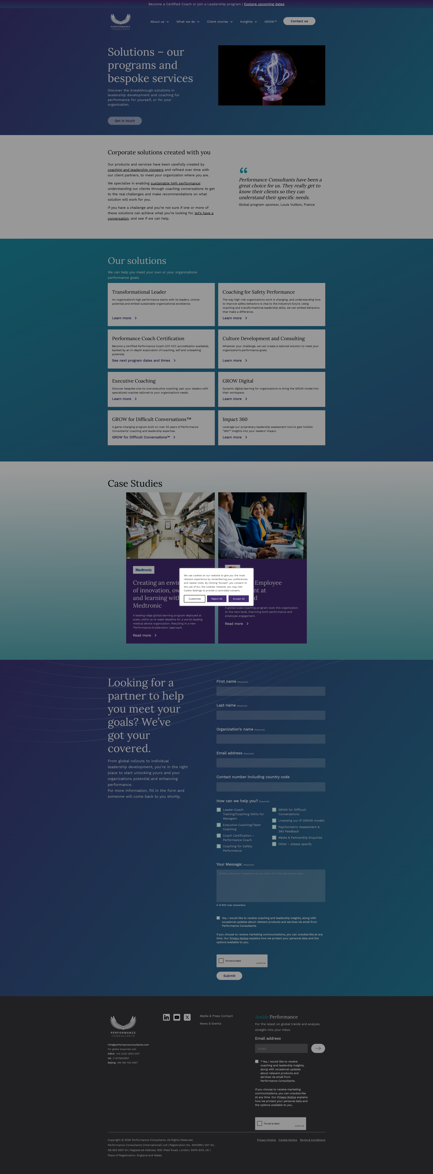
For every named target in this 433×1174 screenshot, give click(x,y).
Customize (195, 598)
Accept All (239, 598)
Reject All (216, 598)
